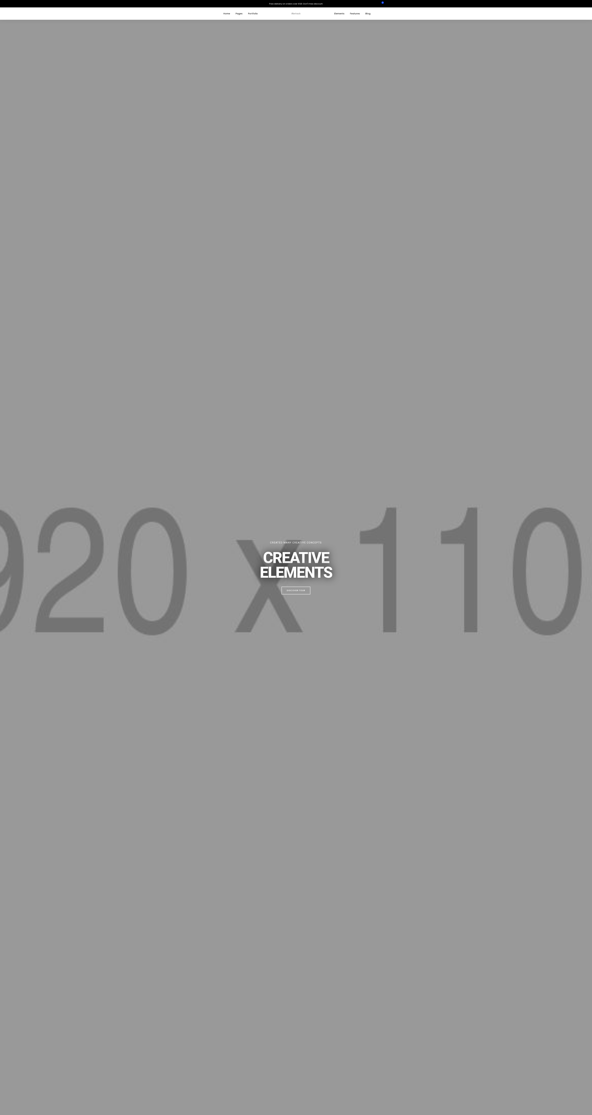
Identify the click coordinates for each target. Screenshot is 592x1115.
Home (226, 13)
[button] (296, 590)
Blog (367, 13)
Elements (339, 13)
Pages (239, 13)
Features (355, 13)
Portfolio (253, 13)
